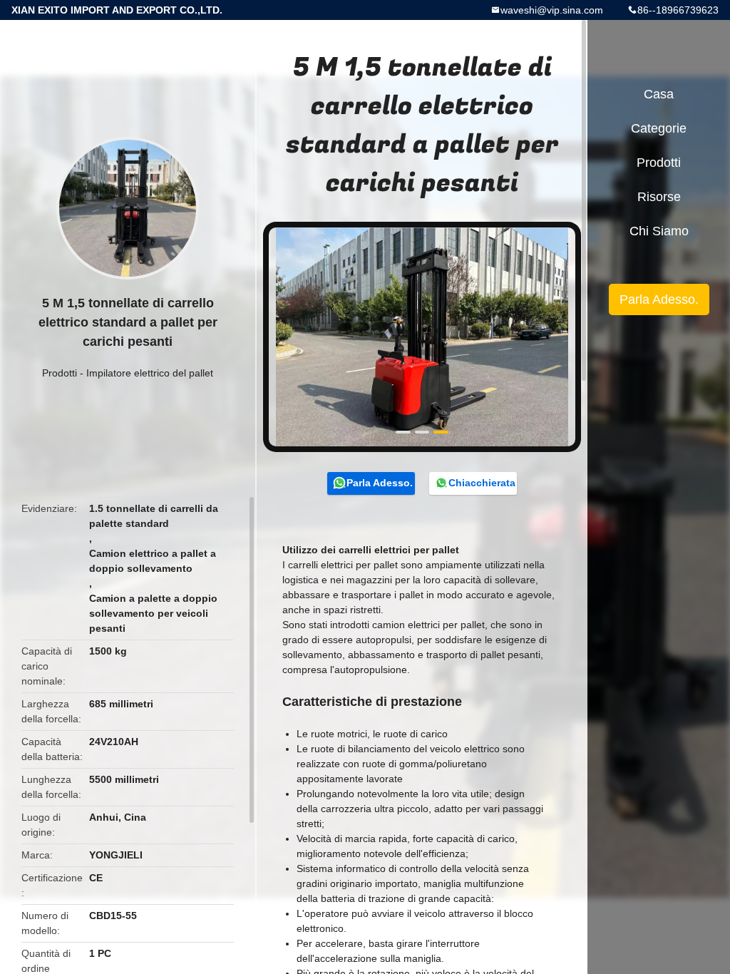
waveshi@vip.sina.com (551, 10)
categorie (659, 128)
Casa (659, 94)
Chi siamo (659, 231)
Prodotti (59, 373)
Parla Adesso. (379, 482)
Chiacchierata (481, 482)
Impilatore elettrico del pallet (149, 373)
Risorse (659, 197)
